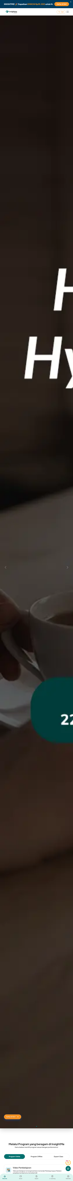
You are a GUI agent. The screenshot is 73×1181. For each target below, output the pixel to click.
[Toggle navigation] (67, 11)
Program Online (14, 1156)
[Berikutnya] (67, 567)
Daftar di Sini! (62, 4)
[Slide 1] (36, 1126)
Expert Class (58, 1156)
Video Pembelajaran (22, 1167)
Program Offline (36, 1156)
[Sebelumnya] (5, 567)
